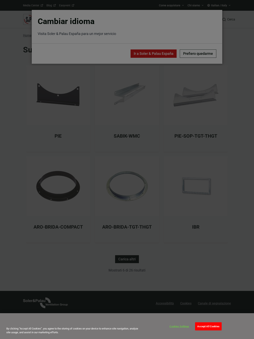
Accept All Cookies (208, 326)
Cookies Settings (179, 326)
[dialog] (127, 326)
